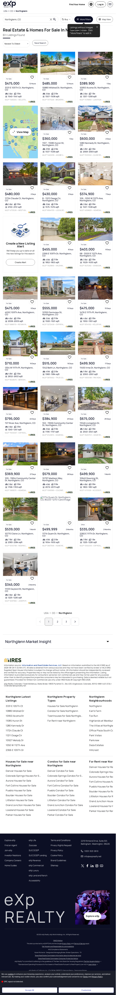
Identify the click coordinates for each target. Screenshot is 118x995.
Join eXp (8, 850)
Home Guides (11, 865)
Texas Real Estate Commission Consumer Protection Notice (58, 958)
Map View (106, 19)
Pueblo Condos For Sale (60, 790)
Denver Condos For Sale (60, 770)
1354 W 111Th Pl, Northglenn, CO (19, 368)
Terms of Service (79, 944)
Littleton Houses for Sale (19, 800)
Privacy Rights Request (61, 845)
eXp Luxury (34, 870)
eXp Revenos (35, 860)
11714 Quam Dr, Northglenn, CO (56, 534)
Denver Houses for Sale (19, 770)
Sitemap (54, 865)
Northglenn (65, 613)
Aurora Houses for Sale (18, 780)
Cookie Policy (57, 855)
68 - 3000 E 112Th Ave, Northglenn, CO (91, 254)
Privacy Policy (57, 850)
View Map (23, 132)
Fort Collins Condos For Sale (62, 785)
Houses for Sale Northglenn (62, 706)
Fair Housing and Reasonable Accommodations (58, 946)
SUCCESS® (34, 850)
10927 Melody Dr (15, 740)
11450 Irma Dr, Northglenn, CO (95, 367)
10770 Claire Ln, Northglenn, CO (19, 534)
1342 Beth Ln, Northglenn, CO (57, 367)
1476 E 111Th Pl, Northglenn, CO (93, 313)
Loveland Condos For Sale (61, 810)
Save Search (40, 43)
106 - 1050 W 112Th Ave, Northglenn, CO (91, 199)
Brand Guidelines (58, 860)
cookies (11, 974)
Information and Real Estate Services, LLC (42, 665)
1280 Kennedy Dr (15, 725)
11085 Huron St (14, 720)
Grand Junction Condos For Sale (65, 805)
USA (46, 613)
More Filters (85, 19)
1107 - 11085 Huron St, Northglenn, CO (53, 144)
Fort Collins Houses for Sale (21, 785)
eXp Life (32, 840)
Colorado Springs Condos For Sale (65, 775)
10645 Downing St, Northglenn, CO (89, 479)
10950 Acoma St (15, 715)
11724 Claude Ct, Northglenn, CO (19, 199)
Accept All (29, 990)
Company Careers (13, 860)
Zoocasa (33, 845)
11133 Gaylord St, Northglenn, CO (20, 590)
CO (53, 613)
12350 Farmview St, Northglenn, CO (52, 313)
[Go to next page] (75, 622)
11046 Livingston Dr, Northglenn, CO (90, 424)
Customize (86, 990)
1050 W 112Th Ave (15, 745)
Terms (85, 977)
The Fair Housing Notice (92, 961)
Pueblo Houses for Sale (18, 790)
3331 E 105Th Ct (14, 706)
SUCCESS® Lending (38, 855)
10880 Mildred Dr (15, 711)
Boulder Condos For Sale (60, 795)
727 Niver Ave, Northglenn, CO (20, 423)
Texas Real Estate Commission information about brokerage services (58, 955)
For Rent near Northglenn (61, 720)
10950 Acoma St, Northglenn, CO (95, 88)
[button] (58, 641)
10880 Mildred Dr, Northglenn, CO (57, 88)
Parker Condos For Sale (60, 814)
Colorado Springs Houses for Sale (24, 775)
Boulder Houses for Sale (19, 795)
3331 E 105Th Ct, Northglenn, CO (19, 88)
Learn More (92, 964)
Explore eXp (10, 840)
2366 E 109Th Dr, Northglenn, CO (57, 254)
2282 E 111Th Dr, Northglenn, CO (94, 534)
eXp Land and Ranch (38, 876)
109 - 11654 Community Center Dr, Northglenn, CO (20, 479)
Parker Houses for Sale (18, 814)
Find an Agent (11, 845)
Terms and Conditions (60, 840)
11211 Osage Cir (14, 735)
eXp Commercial (36, 865)
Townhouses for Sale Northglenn (65, 715)
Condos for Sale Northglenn (62, 711)
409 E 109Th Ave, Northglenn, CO (20, 313)
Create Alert (20, 262)
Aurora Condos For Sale (60, 780)
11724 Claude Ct (14, 730)
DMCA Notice (57, 941)
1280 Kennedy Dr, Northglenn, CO (95, 144)
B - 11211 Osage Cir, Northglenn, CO (51, 199)
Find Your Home (77, 4)
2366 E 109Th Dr (15, 750)
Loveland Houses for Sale (20, 810)
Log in (101, 4)
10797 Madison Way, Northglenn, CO (52, 479)
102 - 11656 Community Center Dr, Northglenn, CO (57, 424)
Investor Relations (13, 855)
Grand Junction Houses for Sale (23, 805)
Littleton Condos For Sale (61, 800)
